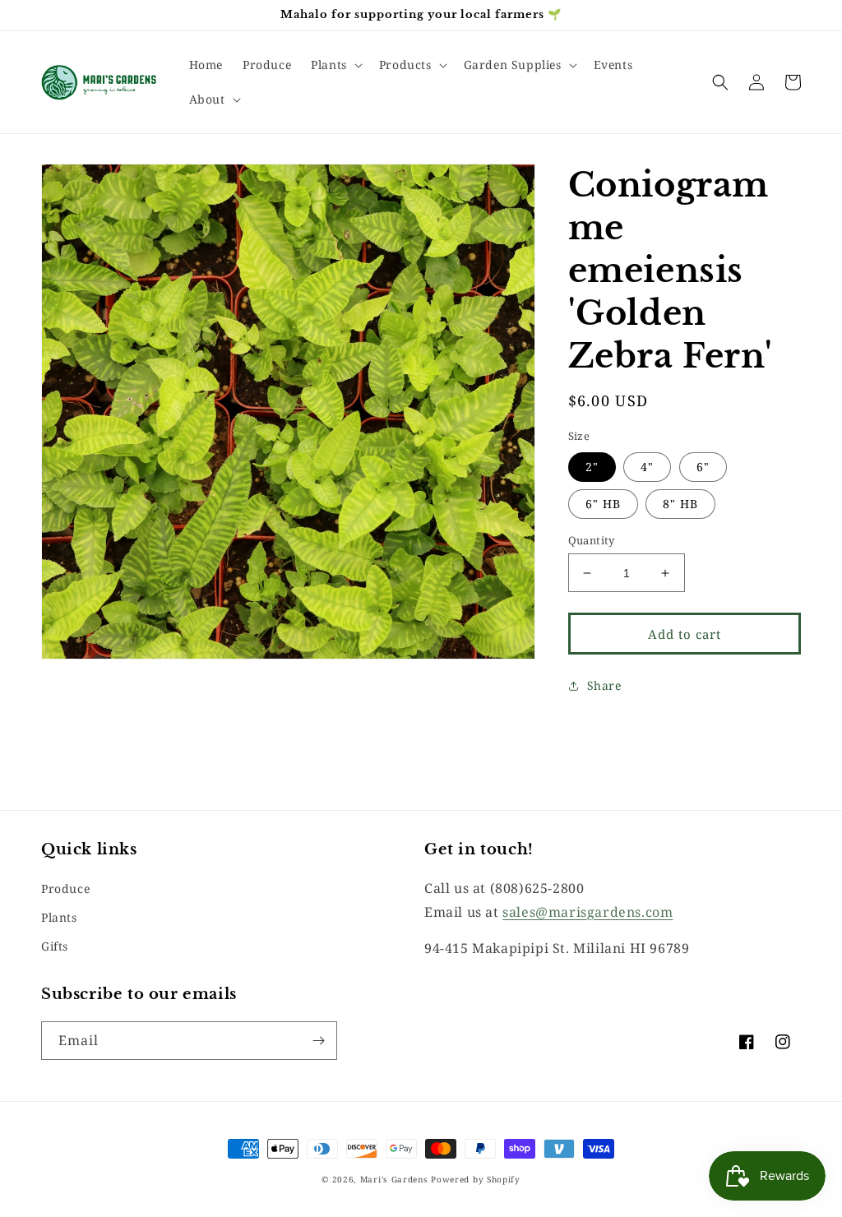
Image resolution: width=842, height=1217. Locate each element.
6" (703, 466)
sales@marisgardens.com (587, 912)
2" (592, 466)
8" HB (680, 503)
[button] (335, 65)
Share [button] (604, 685)
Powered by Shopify (475, 1179)
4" (647, 466)
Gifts (54, 946)
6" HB (603, 503)
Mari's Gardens (394, 1179)
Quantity (591, 540)
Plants (59, 917)
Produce (65, 888)
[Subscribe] (318, 1040)
